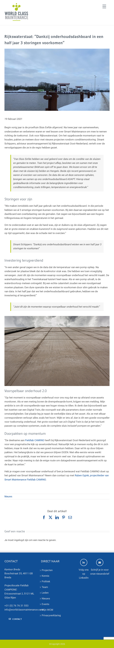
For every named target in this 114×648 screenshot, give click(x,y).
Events (45, 604)
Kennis (45, 575)
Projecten (47, 570)
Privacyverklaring (51, 615)
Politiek (46, 581)
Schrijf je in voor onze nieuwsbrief (99, 571)
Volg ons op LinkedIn (84, 573)
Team (45, 587)
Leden (45, 592)
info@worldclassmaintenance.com (23, 609)
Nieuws (8, 496)
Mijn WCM (47, 609)
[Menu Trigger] (104, 6)
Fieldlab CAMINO (34, 440)
